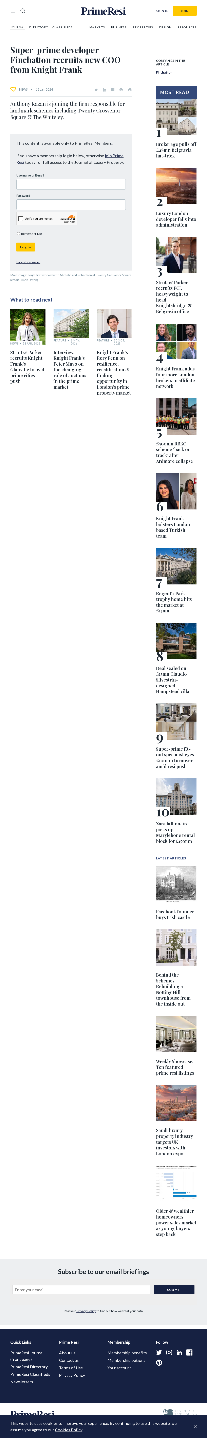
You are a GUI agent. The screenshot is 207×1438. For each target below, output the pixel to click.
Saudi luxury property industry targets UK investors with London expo (174, 1141)
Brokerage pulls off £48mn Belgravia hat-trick (176, 150)
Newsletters (21, 1381)
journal (17, 27)
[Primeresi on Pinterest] (121, 89)
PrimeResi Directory (29, 1366)
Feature (60, 340)
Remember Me (31, 233)
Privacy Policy (86, 1311)
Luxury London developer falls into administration (176, 219)
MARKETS (97, 27)
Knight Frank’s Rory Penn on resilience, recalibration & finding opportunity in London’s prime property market (114, 372)
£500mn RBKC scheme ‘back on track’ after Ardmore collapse (174, 452)
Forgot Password (28, 262)
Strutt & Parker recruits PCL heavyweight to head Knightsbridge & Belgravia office (174, 296)
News (23, 89)
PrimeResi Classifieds (30, 1374)
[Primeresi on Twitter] (96, 89)
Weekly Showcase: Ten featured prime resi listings (175, 1067)
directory (38, 27)
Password (23, 195)
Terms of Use (71, 1367)
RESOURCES (187, 27)
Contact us (69, 1360)
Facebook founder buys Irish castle (175, 914)
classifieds (62, 27)
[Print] (130, 90)
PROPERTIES (143, 27)
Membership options (126, 1360)
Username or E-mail (30, 175)
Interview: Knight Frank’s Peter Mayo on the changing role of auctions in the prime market (70, 369)
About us (67, 1352)
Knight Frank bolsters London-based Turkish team (174, 527)
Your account (119, 1367)
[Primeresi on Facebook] (112, 89)
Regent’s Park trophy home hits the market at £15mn (174, 602)
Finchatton (164, 72)
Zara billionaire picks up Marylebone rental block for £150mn (175, 832)
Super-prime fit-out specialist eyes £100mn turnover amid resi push (175, 757)
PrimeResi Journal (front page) (26, 1356)
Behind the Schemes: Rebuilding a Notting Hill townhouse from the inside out (173, 989)
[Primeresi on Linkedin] (104, 89)
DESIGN (165, 27)
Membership (119, 1342)
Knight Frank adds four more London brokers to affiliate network (175, 377)
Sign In (162, 11)
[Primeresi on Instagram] (169, 1352)
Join (185, 11)
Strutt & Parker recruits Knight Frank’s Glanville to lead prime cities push (27, 366)
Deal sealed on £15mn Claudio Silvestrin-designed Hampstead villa (172, 679)
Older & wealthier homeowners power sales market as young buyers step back (176, 1222)
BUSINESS (119, 27)
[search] (22, 11)
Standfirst (189, 1432)
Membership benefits (127, 1352)
